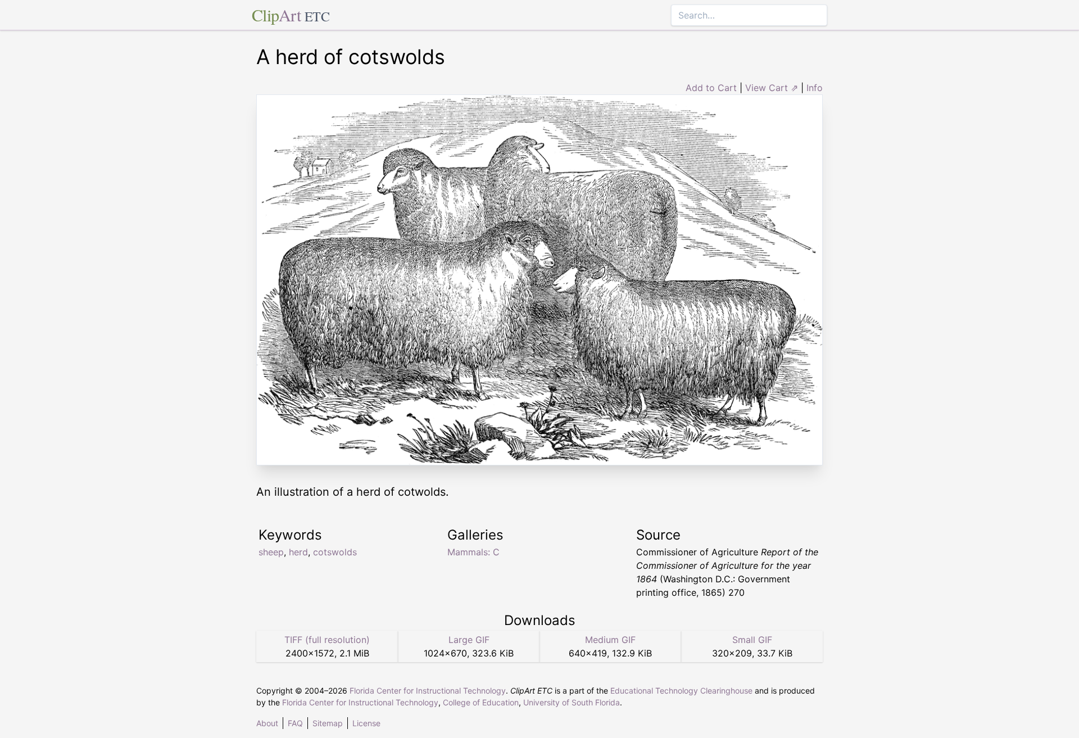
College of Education (481, 702)
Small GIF (752, 639)
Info (814, 87)
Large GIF (468, 639)
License (366, 723)
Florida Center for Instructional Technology (428, 690)
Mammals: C (473, 552)
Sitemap (327, 723)
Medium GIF (610, 639)
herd (298, 552)
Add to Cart (711, 87)
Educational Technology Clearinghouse (681, 690)
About (267, 723)
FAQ (295, 723)
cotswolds (335, 552)
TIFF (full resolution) (327, 639)
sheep (271, 552)
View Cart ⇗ (771, 87)
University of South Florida (571, 702)
